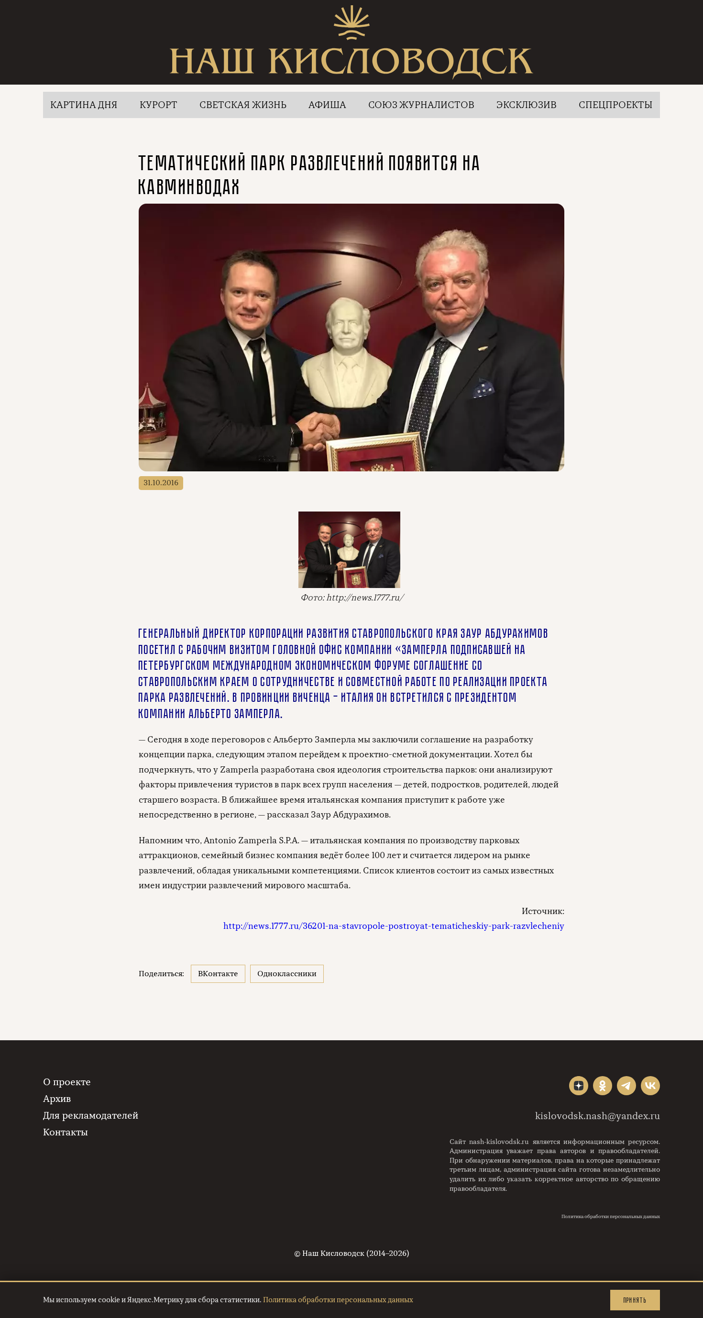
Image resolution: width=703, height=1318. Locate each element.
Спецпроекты (616, 105)
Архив (57, 1099)
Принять (635, 1300)
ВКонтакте (218, 974)
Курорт (158, 105)
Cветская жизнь (242, 105)
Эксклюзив (526, 105)
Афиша (327, 105)
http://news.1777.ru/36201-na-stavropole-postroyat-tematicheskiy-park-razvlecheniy (393, 926)
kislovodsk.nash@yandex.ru (597, 1116)
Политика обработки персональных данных (610, 1217)
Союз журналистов (421, 105)
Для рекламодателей (90, 1116)
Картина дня (84, 105)
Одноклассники (287, 974)
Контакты (65, 1132)
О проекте (67, 1082)
